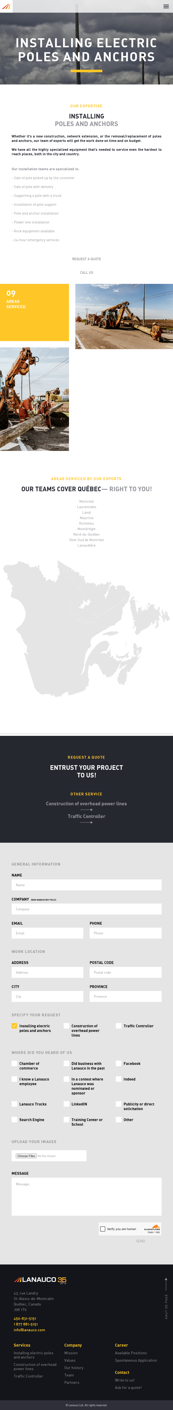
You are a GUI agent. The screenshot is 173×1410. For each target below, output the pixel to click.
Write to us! (125, 1380)
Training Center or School (87, 1122)
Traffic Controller (86, 816)
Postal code (102, 962)
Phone (96, 923)
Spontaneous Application (136, 1360)
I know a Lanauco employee (34, 1081)
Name (17, 875)
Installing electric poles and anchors (35, 1028)
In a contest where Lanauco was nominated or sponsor (87, 1086)
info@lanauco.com (29, 1329)
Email (17, 923)
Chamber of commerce (29, 1065)
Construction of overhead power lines (86, 803)
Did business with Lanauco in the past (88, 1065)
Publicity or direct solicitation (139, 1106)
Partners (71, 1382)
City (15, 986)
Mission (71, 1352)
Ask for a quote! (128, 1387)
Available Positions (131, 1352)
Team (69, 1375)
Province (99, 986)
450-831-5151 (25, 1318)
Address (20, 962)
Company (34, 899)
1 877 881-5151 (26, 1324)
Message (20, 1173)
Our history (73, 1367)
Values (70, 1360)
